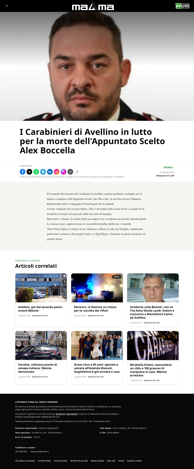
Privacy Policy (60, 460)
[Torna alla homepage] (7, 6)
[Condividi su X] (29, 172)
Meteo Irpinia (97, 460)
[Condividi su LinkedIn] (50, 172)
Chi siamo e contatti (25, 460)
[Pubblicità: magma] (93, 6)
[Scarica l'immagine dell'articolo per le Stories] (57, 172)
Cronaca (168, 167)
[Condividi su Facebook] (22, 172)
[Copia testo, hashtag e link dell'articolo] (77, 172)
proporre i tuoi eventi (66, 414)
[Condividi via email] (70, 172)
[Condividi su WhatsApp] (36, 172)
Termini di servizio (79, 460)
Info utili (111, 460)
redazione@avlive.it (39, 451)
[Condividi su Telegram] (43, 172)
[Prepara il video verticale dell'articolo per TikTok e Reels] (63, 172)
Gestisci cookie (134, 460)
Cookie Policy (44, 460)
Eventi (121, 460)
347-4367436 (21, 451)
